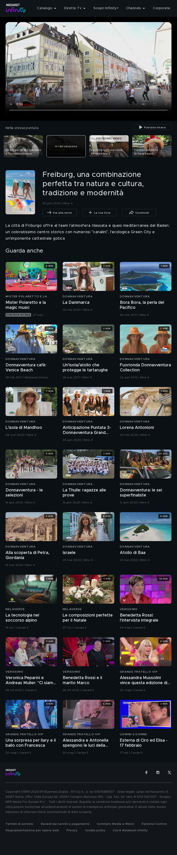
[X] (169, 772)
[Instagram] (158, 772)
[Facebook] (146, 772)
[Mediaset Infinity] (16, 8)
